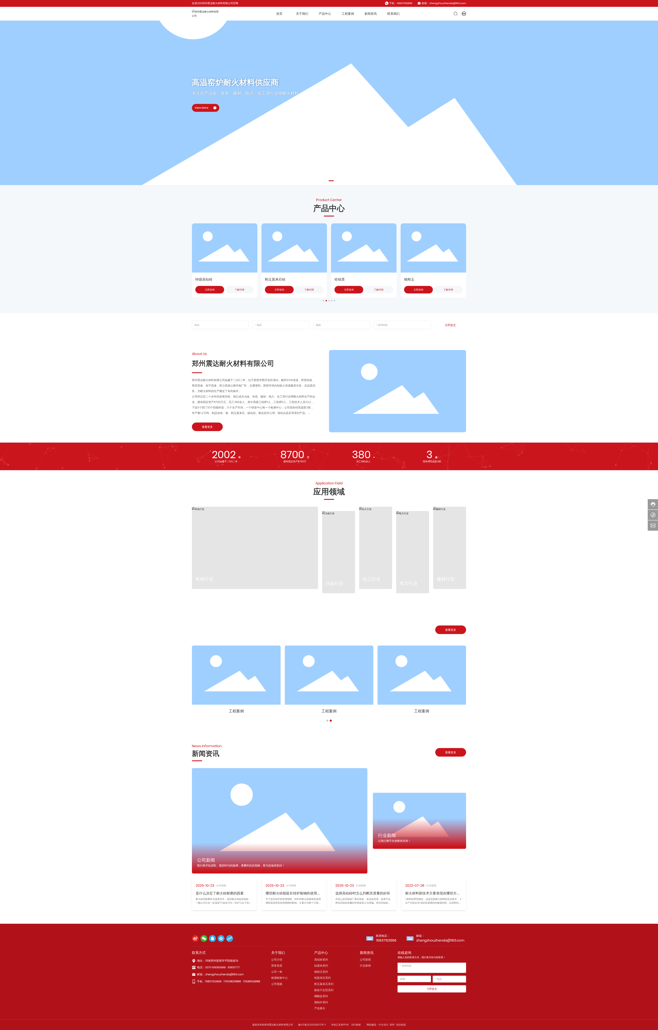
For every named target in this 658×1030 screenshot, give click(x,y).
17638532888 (251, 981)
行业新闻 (387, 835)
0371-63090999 (215, 967)
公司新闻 (206, 860)
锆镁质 (270, 279)
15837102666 (386, 940)
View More (201, 108)
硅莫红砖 (411, 279)
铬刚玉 (339, 279)
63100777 (234, 967)
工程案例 (236, 711)
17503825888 (232, 981)
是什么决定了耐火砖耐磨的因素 (220, 893)
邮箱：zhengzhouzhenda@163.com (444, 3)
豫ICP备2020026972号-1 (312, 1024)
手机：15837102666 (400, 3)
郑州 (392, 1024)
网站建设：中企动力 (377, 1024)
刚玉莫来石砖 (205, 279)
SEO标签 (356, 1024)
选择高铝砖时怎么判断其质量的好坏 (362, 893)
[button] (327, 180)
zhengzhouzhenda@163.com (440, 940)
